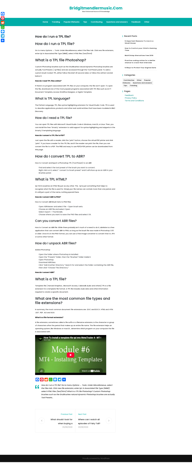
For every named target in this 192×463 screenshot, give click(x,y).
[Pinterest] (2, 18)
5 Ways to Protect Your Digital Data (140, 68)
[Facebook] (2, 14)
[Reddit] (2, 22)
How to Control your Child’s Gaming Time (141, 49)
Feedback (135, 22)
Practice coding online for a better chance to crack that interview (140, 61)
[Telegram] (2, 36)
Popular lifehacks (71, 22)
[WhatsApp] (2, 27)
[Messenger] (2, 31)
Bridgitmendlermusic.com (95, 8)
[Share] (2, 40)
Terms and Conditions (134, 100)
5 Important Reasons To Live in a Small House (139, 42)
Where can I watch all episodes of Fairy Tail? (89, 421)
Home (45, 22)
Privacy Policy (131, 98)
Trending (56, 22)
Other (146, 22)
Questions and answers (117, 22)
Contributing (96, 22)
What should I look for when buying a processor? (61, 421)
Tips (85, 22)
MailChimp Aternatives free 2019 (139, 55)
